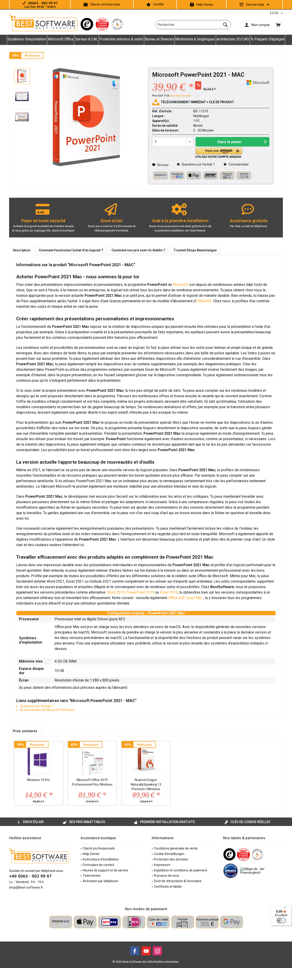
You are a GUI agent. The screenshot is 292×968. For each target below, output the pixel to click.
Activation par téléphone (100, 881)
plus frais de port (180, 95)
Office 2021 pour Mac (185, 598)
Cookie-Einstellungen (169, 854)
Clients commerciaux (105, 4)
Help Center (204, 4)
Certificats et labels (168, 886)
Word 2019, (116, 592)
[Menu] (284, 908)
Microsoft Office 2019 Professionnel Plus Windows (92, 782)
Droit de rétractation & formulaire (178, 881)
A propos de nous (166, 875)
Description (21, 250)
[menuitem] (278, 24)
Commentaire (238, 164)
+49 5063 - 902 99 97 (30, 876)
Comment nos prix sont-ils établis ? (138, 250)
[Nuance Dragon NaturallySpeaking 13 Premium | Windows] (146, 759)
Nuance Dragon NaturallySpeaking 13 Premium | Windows (146, 784)
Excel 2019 (169, 592)
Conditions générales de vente (176, 848)
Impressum (162, 865)
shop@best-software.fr (26, 887)
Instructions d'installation (101, 859)
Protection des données (171, 859)
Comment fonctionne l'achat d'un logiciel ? (71, 250)
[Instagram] (157, 950)
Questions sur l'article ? (198, 164)
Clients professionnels (99, 848)
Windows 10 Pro (38, 780)
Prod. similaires (25, 731)
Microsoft (181, 284)
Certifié (158, 4)
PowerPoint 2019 (140, 592)
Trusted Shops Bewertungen (195, 250)
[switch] (281, 920)
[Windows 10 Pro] (38, 759)
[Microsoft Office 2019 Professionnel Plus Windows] (92, 759)
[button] (219, 153)
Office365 (204, 301)
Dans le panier (229, 142)
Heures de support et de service (105, 870)
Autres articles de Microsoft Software (46, 710)
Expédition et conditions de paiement (180, 870)
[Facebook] (134, 950)
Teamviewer (92, 875)
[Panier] (278, 24)
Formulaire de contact (98, 865)
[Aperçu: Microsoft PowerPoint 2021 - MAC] (22, 76)
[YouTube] (146, 950)
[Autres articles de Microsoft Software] (258, 82)
